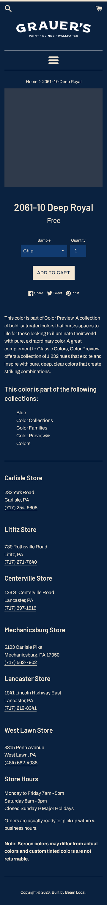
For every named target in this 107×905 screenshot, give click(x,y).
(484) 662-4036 (20, 762)
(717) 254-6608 (20, 507)
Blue (21, 412)
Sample (44, 240)
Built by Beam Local (68, 892)
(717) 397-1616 (20, 608)
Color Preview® (33, 435)
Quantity (78, 240)
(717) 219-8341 (20, 708)
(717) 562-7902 (20, 662)
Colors (23, 443)
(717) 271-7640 (20, 562)
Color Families (31, 427)
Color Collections (34, 420)
